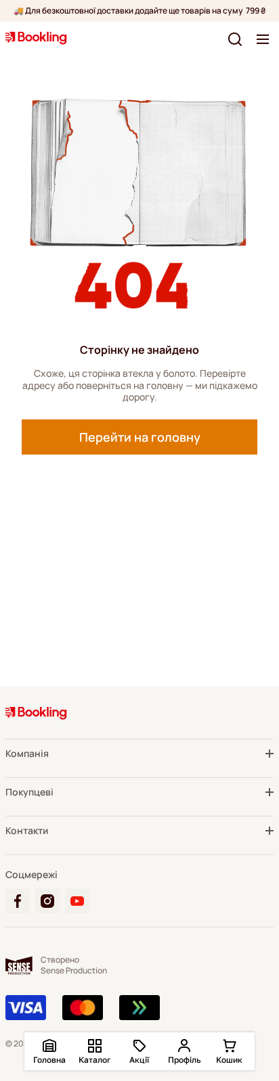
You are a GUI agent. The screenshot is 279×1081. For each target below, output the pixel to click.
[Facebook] (17, 901)
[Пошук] (235, 39)
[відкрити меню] (263, 39)
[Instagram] (47, 901)
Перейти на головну (139, 437)
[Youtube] (77, 901)
